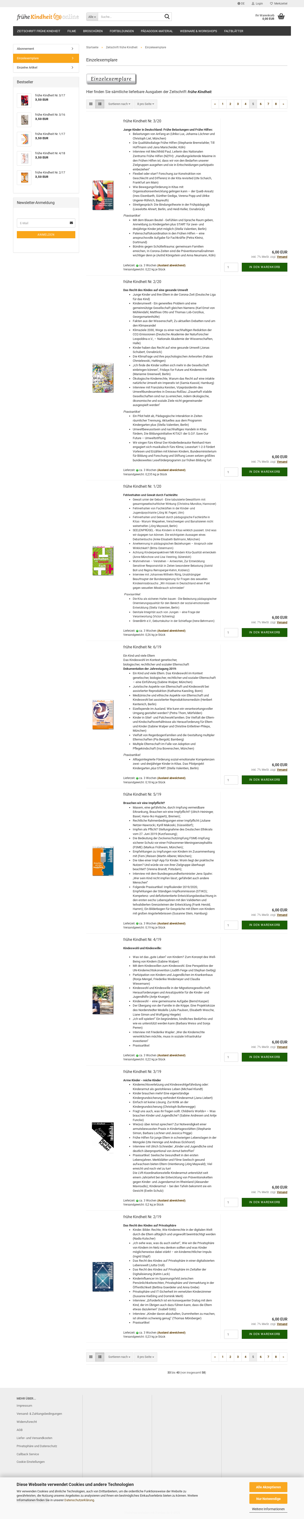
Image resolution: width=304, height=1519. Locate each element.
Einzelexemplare (28, 58)
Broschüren (93, 31)
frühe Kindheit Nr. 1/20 (142, 486)
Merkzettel (280, 3)
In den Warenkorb (264, 267)
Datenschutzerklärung (79, 1500)
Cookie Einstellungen (31, 1462)
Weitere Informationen (268, 1509)
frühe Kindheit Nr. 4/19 (142, 939)
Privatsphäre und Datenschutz (37, 1446)
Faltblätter (233, 31)
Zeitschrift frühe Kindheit (38, 31)
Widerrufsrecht (27, 1422)
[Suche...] (167, 17)
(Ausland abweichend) (171, 265)
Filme (71, 31)
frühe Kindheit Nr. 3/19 (142, 1071)
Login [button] (258, 3)
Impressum (24, 1405)
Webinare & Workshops (198, 31)
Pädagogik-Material (157, 31)
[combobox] (119, 104)
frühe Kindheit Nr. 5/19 (142, 794)
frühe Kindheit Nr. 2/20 (142, 281)
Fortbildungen (122, 31)
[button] (241, 3)
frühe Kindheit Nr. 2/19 (142, 1217)
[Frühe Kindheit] (48, 16)
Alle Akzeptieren (268, 1487)
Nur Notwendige (268, 1499)
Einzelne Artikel (27, 67)
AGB (20, 1430)
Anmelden (46, 234)
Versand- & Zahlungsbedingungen (39, 1413)
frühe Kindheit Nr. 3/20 (142, 121)
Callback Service (28, 1454)
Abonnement (25, 48)
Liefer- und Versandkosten (34, 1438)
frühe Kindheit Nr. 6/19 (142, 647)
